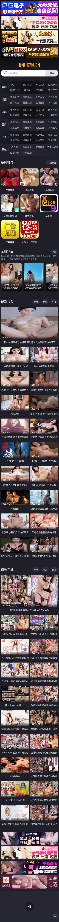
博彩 (4, 87)
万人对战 (40, 84)
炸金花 (27, 90)
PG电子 (14, 84)
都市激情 (14, 134)
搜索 (52, 73)
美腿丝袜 (14, 127)
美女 (36, 301)
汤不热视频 (52, 147)
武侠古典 (52, 134)
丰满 (36, 569)
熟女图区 (40, 127)
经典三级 (27, 115)
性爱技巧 (52, 140)
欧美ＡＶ (40, 97)
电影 (4, 112)
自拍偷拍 (27, 97)
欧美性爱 (52, 109)
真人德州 (27, 84)
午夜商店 (27, 147)
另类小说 (27, 140)
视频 (4, 99)
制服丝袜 (14, 115)
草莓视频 (40, 147)
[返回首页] (55, 916)
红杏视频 (14, 152)
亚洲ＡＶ (14, 97)
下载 (54, 251)
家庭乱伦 (27, 134)
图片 (4, 124)
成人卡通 (40, 109)
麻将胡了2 (15, 90)
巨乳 (45, 301)
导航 (4, 149)
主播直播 (40, 102)
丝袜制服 (27, 102)
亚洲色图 (27, 122)
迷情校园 (14, 140)
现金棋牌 (40, 90)
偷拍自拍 (27, 109)
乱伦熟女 (40, 115)
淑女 (45, 569)
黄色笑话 (40, 140)
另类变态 (52, 115)
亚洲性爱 (14, 109)
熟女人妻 (14, 102)
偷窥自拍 (14, 122)
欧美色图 (40, 122)
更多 (54, 301)
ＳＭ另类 (52, 102)
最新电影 (7, 569)
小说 (4, 137)
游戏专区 (52, 84)
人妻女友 (40, 134)
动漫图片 (52, 122)
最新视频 (7, 302)
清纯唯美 (27, 127)
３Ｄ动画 (52, 97)
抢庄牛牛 (52, 90)
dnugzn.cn (29, 65)
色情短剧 (27, 152)
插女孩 (14, 147)
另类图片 (52, 127)
